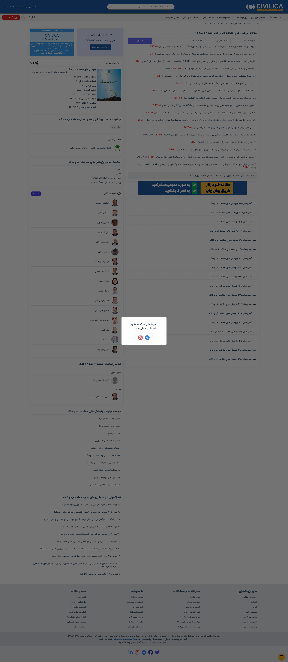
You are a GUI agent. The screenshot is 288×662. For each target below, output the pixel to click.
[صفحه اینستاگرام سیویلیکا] (140, 337)
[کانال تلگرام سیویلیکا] (147, 337)
